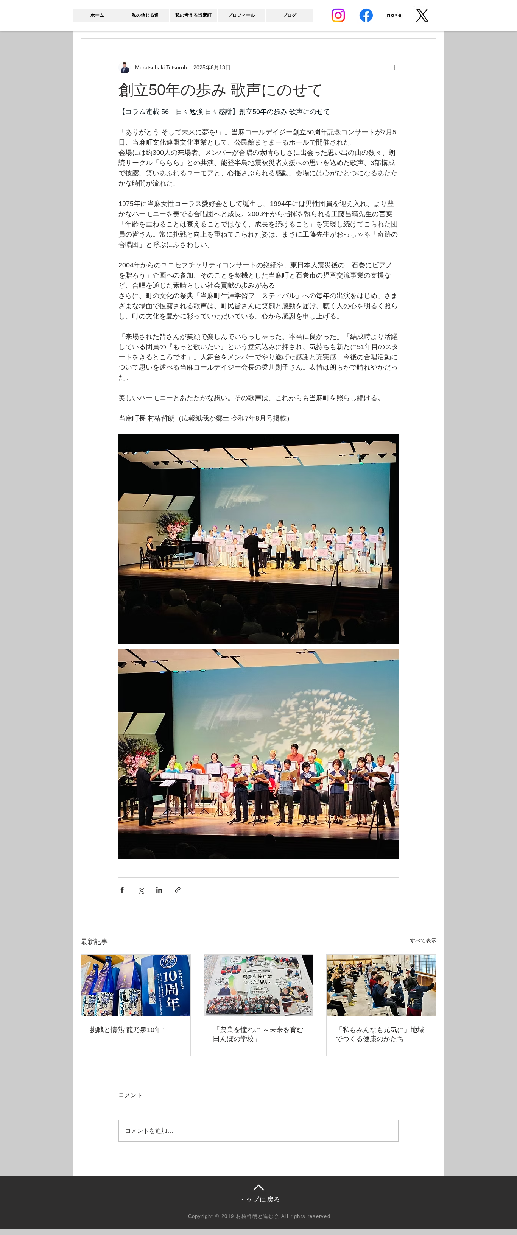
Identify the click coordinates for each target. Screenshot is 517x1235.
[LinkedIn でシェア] (159, 890)
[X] (422, 15)
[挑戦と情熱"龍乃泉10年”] (135, 985)
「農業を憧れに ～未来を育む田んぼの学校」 (258, 1034)
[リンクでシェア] (177, 890)
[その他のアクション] (394, 67)
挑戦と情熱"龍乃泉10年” (127, 1030)
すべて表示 (423, 940)
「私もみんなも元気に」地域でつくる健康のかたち (380, 1034)
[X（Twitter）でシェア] (140, 890)
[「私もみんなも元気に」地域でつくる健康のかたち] (381, 985)
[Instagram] (338, 15)
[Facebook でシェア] (122, 890)
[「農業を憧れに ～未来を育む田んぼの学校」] (258, 985)
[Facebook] (366, 15)
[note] (394, 15)
